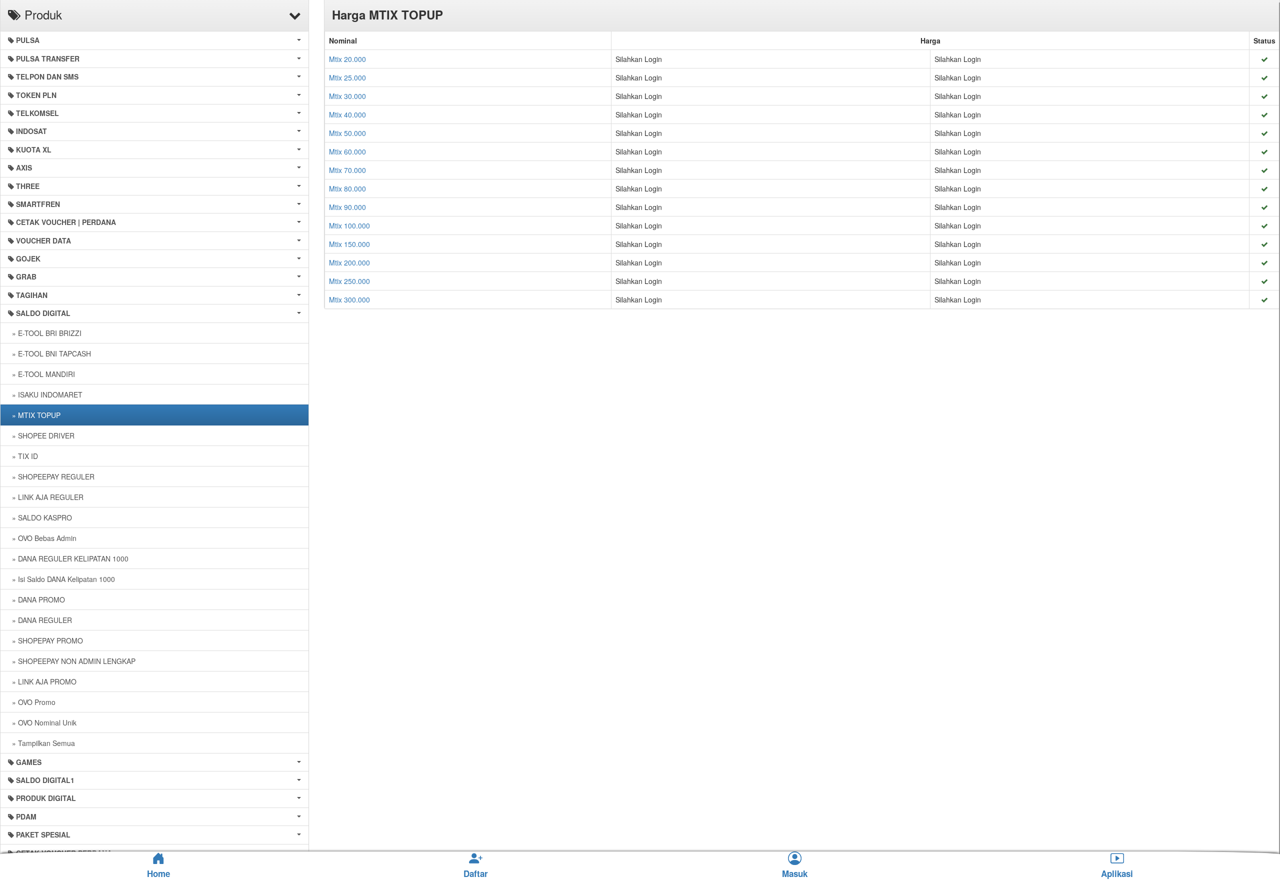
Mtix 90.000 (347, 207)
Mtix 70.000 (347, 170)
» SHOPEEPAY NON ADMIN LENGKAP (72, 661)
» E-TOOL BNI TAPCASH (49, 353)
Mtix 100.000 (349, 225)
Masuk (795, 874)
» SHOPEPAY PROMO (45, 641)
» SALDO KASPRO (40, 517)
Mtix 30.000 (347, 96)
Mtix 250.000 (349, 281)
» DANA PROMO (36, 599)
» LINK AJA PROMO (42, 681)
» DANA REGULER (40, 620)
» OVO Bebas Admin (42, 538)
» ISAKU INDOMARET (45, 395)
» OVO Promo (32, 702)
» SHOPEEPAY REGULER (51, 477)
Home (158, 874)
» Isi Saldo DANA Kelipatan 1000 (61, 579)
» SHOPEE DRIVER (41, 435)
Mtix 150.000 (349, 244)
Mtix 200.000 (349, 263)
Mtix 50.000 (347, 133)
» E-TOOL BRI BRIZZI (45, 333)
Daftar (476, 874)
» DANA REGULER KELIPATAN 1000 (68, 559)
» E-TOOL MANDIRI (41, 374)
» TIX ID (23, 456)
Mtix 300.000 (349, 299)
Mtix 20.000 (347, 59)
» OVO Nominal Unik (42, 723)
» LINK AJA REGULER (46, 497)
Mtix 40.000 (347, 115)
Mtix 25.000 (347, 77)
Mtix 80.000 (347, 189)
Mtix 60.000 (347, 151)
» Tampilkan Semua (41, 743)
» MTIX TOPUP (34, 415)
